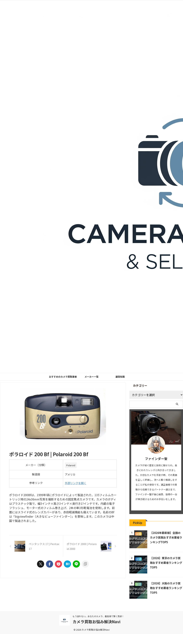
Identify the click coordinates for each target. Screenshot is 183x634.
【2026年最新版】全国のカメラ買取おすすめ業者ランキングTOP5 (166, 537)
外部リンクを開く (75, 483)
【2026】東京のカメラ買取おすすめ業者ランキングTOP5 (166, 562)
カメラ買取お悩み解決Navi (96, 621)
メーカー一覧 (91, 376)
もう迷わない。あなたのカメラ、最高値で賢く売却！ (98, 616)
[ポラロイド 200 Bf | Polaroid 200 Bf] (67, 564)
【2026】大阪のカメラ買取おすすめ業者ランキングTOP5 (166, 587)
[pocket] (58, 564)
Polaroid (70, 465)
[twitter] (40, 564)
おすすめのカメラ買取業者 (63, 376)
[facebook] (49, 564)
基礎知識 (120, 376)
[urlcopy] (85, 564)
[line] (76, 564)
